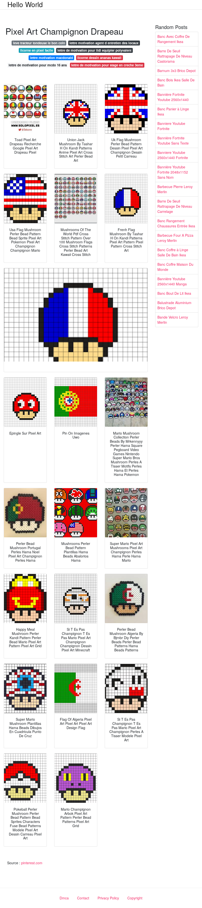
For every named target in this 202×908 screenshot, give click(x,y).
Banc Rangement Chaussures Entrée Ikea (176, 223)
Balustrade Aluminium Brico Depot (174, 305)
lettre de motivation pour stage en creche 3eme (107, 65)
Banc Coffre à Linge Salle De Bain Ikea (172, 252)
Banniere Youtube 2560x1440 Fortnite (172, 155)
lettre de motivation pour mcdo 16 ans (38, 65)
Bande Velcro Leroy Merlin (172, 320)
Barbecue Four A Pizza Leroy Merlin (175, 238)
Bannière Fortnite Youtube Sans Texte (173, 140)
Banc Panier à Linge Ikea (173, 111)
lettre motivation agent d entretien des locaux (103, 43)
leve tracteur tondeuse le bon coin (39, 43)
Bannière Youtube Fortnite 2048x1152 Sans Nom (172, 172)
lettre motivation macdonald (51, 57)
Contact (83, 897)
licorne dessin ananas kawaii (99, 57)
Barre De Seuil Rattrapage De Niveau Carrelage (174, 206)
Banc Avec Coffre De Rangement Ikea (173, 39)
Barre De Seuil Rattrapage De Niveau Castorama (174, 56)
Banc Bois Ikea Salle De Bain (176, 82)
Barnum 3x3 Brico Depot (176, 70)
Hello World (25, 4)
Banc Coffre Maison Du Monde (175, 267)
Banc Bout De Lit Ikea (174, 293)
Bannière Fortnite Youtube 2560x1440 (173, 97)
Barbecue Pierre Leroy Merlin (175, 189)
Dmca (64, 897)
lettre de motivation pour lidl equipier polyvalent (94, 50)
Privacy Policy (108, 897)
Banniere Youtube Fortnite (171, 126)
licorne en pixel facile (36, 50)
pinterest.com (31, 862)
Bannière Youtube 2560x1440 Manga (172, 281)
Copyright (134, 897)
